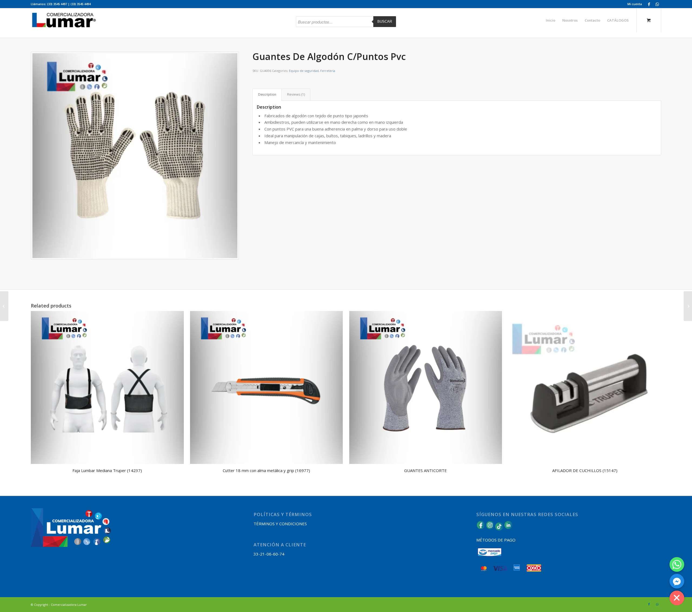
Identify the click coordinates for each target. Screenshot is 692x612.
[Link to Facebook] (649, 4)
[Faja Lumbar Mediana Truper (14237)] (4, 306)
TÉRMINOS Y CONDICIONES (280, 523)
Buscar (384, 21)
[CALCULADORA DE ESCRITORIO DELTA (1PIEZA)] (688, 306)
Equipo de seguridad (304, 71)
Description (267, 94)
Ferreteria (327, 71)
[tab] (267, 95)
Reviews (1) (296, 94)
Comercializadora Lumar (69, 605)
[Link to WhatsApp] (657, 4)
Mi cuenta (634, 4)
